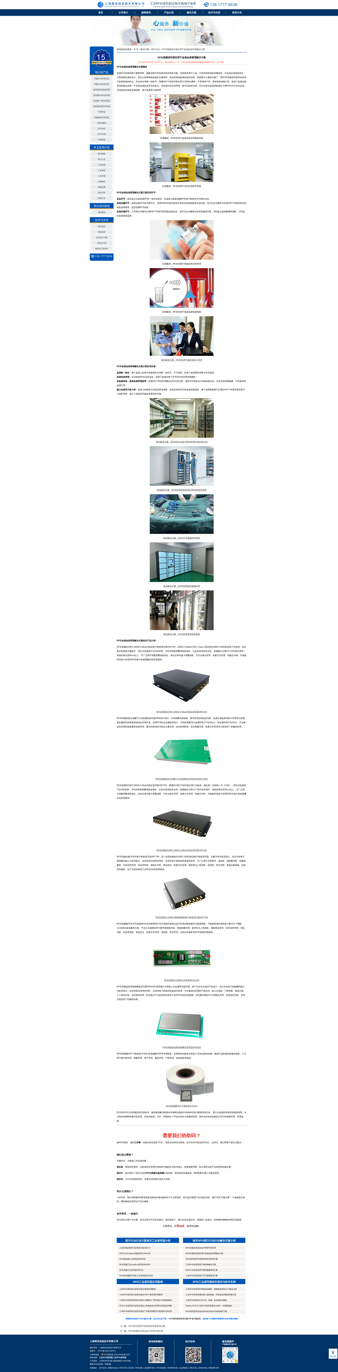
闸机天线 (193, 1368)
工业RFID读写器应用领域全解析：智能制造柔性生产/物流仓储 (211, 1289)
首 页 (136, 49)
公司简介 (123, 12)
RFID (210, 995)
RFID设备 (139, 1368)
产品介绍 (169, 12)
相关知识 (101, 226)
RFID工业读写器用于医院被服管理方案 (202, 1270)
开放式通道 (101, 123)
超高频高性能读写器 (101, 90)
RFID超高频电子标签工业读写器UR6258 (136, 1276)
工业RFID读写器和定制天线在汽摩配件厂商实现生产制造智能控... (146, 1300)
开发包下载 (101, 243)
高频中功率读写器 (101, 84)
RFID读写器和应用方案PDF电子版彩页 (185, 1319)
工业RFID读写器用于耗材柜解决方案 (201, 1264)
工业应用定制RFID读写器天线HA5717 (135, 1248)
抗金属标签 (183, 1368)
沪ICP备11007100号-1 (106, 1351)
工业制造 (101, 170)
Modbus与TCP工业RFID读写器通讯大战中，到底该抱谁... (209, 1306)
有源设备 (101, 140)
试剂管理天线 (172, 1368)
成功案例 (101, 212)
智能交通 (101, 187)
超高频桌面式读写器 (101, 106)
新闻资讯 (146, 12)
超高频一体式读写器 (101, 101)
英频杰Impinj (113, 1368)
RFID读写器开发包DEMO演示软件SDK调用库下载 (206, 1311)
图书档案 (101, 154)
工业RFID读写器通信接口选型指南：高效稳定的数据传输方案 (211, 1295)
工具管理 (101, 165)
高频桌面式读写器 (101, 117)
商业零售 (101, 193)
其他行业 (101, 198)
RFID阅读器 (161, 1368)
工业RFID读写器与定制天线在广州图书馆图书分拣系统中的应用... (146, 1311)
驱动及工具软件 (101, 249)
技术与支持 (214, 12)
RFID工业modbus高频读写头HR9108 (134, 1253)
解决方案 (191, 12)
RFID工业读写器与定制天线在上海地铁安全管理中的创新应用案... (146, 1306)
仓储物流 (101, 181)
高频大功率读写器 (101, 79)
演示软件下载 (101, 237)
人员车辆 (101, 176)
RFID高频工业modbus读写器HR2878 (134, 1264)
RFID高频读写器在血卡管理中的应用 (201, 1248)
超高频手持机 (149, 1368)
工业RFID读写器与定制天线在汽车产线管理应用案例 (141, 1295)
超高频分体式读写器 (101, 95)
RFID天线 (102, 134)
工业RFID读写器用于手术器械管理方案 (202, 1276)
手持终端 (101, 112)
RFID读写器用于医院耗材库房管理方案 (202, 1259)
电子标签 (101, 128)
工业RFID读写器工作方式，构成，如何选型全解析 (206, 1300)
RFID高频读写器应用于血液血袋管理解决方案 (204, 1253)
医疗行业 (101, 159)
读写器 (131, 1368)
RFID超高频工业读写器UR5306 (132, 1259)
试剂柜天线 (202, 1368)
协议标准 (101, 232)
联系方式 (237, 12)
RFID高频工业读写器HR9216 (131, 1270)
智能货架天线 (213, 1368)
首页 (100, 12)
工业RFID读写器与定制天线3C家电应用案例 (137, 1289)
